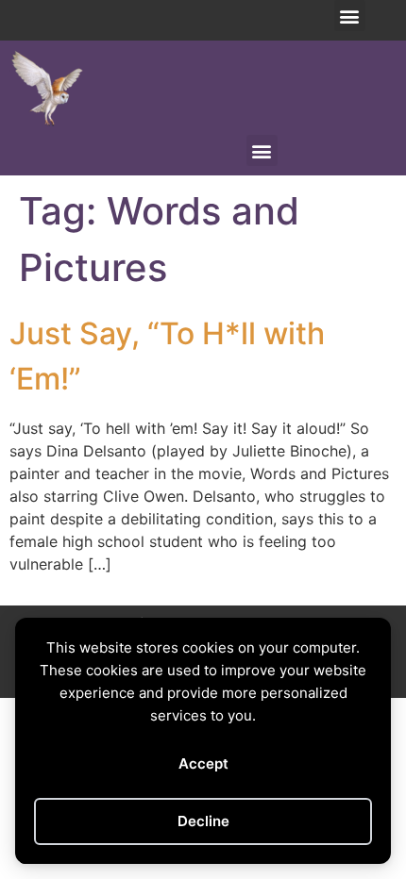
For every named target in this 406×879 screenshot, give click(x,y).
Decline (203, 821)
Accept (203, 763)
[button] (349, 15)
